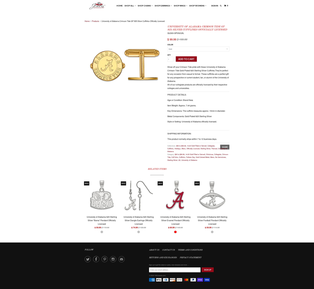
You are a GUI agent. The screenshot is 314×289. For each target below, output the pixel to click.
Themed (214, 148)
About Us (154, 250)
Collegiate (211, 146)
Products (95, 21)
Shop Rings (180, 5)
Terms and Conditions (190, 250)
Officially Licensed (193, 148)
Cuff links (174, 157)
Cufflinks (170, 148)
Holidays (178, 148)
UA (179, 160)
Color (170, 44)
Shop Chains (145, 5)
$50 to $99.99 (181, 146)
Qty (169, 55)
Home (120, 5)
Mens (184, 148)
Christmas (209, 154)
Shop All (129, 5)
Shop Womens (197, 5)
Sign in (214, 5)
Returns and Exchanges (163, 258)
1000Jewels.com (160, 275)
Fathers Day (190, 157)
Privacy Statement (190, 258)
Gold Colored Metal (202, 157)
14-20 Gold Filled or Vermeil (197, 146)
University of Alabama (189, 160)
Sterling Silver (205, 148)
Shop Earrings (163, 5)
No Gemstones (220, 157)
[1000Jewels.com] (97, 5)
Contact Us (168, 250)
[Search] (220, 5)
